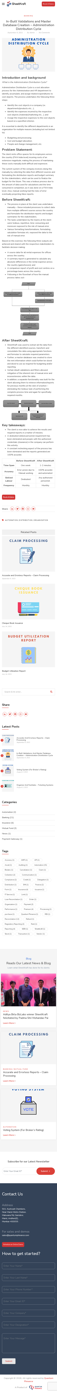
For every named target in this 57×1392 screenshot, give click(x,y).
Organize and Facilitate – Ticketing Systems (35, 785)
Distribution (26, 520)
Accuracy (9, 860)
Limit (24, 894)
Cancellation (26, 870)
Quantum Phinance (29, 914)
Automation (11, 520)
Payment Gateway (10, 839)
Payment (28, 904)
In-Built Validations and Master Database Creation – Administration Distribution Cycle (35, 754)
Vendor (40, 934)
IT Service (10, 894)
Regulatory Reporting (14, 924)
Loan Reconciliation (13, 899)
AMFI (24, 860)
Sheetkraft (40, 929)
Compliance (11, 880)
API (37, 860)
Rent (34, 924)
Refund (30, 919)
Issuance (39, 889)
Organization (41, 520)
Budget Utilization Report (14, 671)
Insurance (6, 822)
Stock (8, 934)
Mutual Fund (7, 828)
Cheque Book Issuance (12, 623)
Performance (11, 909)
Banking (28, 16)
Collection (10, 875)
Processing (45, 909)
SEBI (25, 929)
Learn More (8, 1023)
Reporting (10, 929)
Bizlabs (9, 870)
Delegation (43, 880)
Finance (39, 885)
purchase (9, 914)
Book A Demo (48, 4)
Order (32, 899)
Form (8, 889)
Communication (29, 875)
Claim (42, 870)
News (5, 833)
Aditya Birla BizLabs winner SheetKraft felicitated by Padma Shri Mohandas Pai (25, 1016)
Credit (27, 880)
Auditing (23, 865)
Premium (28, 909)
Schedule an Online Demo (13, 1244)
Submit (44, 1171)
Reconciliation (12, 919)
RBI (47, 914)
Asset (8, 865)
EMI (25, 885)
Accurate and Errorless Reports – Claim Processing (25, 575)
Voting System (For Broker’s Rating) (31, 769)
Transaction (24, 934)
